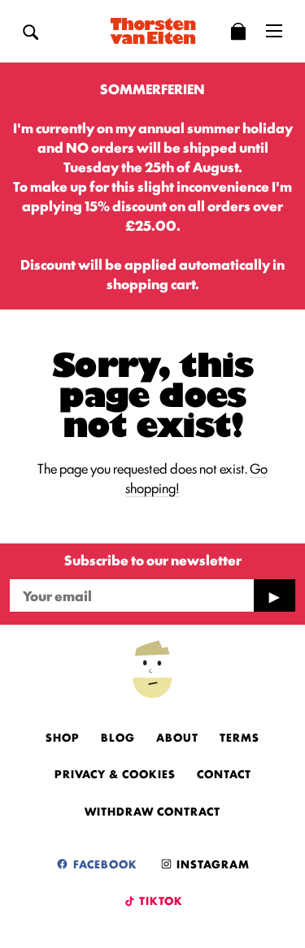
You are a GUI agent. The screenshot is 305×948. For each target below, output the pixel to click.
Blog (118, 737)
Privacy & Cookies (115, 773)
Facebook (103, 863)
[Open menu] (274, 31)
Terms (239, 737)
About (177, 737)
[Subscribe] (274, 595)
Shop (63, 737)
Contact (224, 773)
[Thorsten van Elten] (153, 30)
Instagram (211, 863)
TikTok (160, 900)
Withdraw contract (152, 811)
